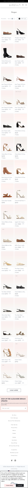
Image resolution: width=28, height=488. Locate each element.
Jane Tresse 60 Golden (7, 107)
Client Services (14, 424)
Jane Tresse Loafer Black (6, 131)
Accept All (20, 485)
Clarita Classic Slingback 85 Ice (19, 381)
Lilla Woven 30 (18, 338)
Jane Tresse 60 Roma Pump (20, 85)
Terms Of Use (14, 443)
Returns (14, 430)
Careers (14, 433)
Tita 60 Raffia (5, 268)
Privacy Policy (14, 427)
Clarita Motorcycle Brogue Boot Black (6, 61)
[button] (20, 5)
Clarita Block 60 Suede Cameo (20, 178)
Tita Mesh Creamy (19, 268)
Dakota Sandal (5, 338)
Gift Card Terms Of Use (14, 445)
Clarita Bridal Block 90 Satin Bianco (20, 201)
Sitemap (14, 437)
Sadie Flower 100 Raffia (6, 360)
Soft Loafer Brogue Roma (6, 38)
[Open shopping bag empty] (23, 5)
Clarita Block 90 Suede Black (20, 154)
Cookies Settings (9, 485)
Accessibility (14, 449)
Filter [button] (21, 18)
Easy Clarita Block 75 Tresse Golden (20, 108)
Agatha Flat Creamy (19, 222)
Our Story (14, 415)
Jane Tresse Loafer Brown (19, 61)
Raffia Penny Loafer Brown (19, 246)
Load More (14, 390)
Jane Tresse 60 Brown (7, 84)
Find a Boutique (14, 418)
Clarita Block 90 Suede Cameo (7, 154)
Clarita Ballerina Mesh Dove (7, 246)
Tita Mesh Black (18, 315)
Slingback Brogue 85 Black (20, 38)
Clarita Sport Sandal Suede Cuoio (6, 201)
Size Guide (14, 440)
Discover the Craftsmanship (14, 420)
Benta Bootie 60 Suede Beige (7, 178)
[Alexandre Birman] (14, 5)
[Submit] (25, 408)
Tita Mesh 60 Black (6, 292)
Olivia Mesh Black (6, 315)
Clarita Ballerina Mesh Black (20, 292)
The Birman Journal (14, 452)
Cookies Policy (14, 455)
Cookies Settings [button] (14, 468)
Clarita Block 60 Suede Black (20, 131)
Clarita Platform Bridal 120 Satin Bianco (7, 222)
